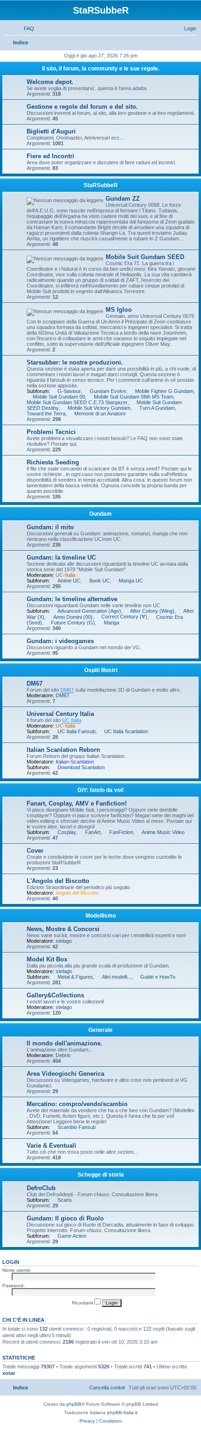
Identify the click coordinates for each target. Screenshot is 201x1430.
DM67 (35, 683)
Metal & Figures (75, 977)
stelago (64, 941)
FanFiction (121, 832)
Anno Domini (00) (73, 617)
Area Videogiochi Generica (65, 1073)
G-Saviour (69, 391)
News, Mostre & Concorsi (63, 928)
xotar (8, 1373)
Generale (100, 1030)
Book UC (99, 580)
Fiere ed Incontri (50, 156)
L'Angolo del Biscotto (58, 880)
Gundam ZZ (123, 198)
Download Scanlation (81, 767)
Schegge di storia (101, 1174)
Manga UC (131, 580)
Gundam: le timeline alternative (72, 599)
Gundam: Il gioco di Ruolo (65, 1218)
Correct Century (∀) (124, 616)
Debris (63, 1055)
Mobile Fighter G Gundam (164, 391)
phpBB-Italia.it (122, 1412)
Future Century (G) (73, 622)
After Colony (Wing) (152, 611)
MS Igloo (119, 309)
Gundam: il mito (50, 527)
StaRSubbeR (101, 185)
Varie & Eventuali (51, 1145)
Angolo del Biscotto (77, 893)
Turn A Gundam (157, 408)
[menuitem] (24, 28)
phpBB (73, 1404)
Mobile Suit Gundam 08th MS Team (133, 397)
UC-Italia (65, 575)
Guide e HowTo (157, 977)
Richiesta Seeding (53, 462)
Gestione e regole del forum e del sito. (82, 106)
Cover (35, 850)
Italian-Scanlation (75, 761)
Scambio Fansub (76, 1127)
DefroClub (41, 1188)
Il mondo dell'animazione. (64, 1043)
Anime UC (68, 580)
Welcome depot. (50, 81)
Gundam (100, 514)
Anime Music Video (163, 832)
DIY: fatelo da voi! (101, 790)
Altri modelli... (116, 977)
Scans (64, 1200)
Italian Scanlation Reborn (63, 749)
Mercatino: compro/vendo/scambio (77, 1104)
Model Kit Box (47, 959)
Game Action (71, 1236)
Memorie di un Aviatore (100, 413)
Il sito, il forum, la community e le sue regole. (100, 68)
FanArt (92, 832)
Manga (111, 622)
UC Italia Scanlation (126, 731)
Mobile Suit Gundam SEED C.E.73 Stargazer (77, 402)
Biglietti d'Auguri (51, 131)
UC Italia (71, 720)
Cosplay (66, 832)
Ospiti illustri (100, 670)
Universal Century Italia (60, 713)
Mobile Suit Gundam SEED (145, 256)
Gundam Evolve (108, 391)
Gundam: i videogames (60, 641)
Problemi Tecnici (51, 431)
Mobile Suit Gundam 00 (59, 397)
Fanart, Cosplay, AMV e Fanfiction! (77, 803)
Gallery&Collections (55, 995)
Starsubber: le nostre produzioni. (75, 362)
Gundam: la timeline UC (61, 557)
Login (10, 1262)
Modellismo (101, 915)
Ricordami (83, 1302)
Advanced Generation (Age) (89, 611)
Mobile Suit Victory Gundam (99, 408)
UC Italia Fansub (76, 731)
